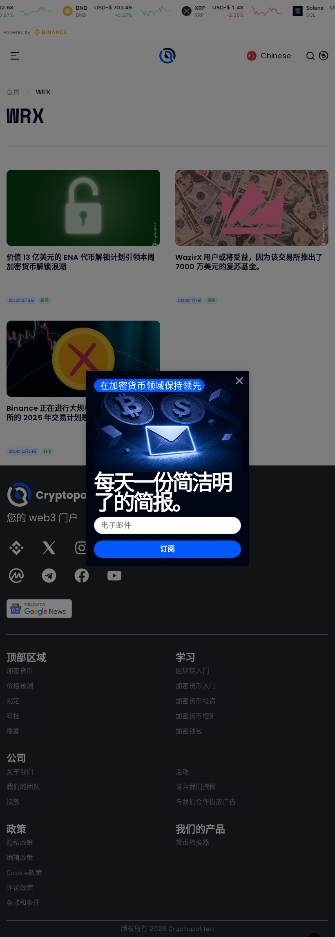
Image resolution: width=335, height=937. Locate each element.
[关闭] (239, 380)
